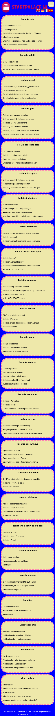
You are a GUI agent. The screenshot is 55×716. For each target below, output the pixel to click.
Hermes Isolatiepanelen (13, 372)
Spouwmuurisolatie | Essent (14, 458)
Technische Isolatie (11, 487)
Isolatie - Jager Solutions (13, 508)
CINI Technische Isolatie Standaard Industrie (21, 479)
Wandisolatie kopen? (12, 590)
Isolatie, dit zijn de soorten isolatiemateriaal (21, 233)
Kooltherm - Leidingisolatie (14, 631)
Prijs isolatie (8, 614)
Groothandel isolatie (11, 151)
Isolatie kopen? (9, 258)
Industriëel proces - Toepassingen (17, 209)
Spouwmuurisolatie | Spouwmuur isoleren (20, 462)
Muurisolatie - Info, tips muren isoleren (19, 660)
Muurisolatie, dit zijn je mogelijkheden (18, 586)
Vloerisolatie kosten (11, 37)
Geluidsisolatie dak (11, 62)
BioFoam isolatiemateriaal (14, 315)
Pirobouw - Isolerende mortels (15, 351)
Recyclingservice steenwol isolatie (17, 430)
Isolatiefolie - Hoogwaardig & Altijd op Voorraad (22, 33)
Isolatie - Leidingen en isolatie (15, 155)
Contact (34, 714)
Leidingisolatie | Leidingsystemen (17, 639)
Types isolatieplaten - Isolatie (15, 384)
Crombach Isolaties (11, 607)
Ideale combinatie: (10, 344)
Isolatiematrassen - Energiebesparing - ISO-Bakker (24, 290)
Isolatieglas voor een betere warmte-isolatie (21, 130)
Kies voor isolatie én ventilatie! (15, 561)
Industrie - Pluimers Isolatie (14, 483)
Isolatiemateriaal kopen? (13, 262)
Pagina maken (35, 711)
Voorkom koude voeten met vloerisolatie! (20, 700)
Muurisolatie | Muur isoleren (14, 664)
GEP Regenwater (10, 369)
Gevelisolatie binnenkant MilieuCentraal (19, 582)
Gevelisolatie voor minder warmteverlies (19, 98)
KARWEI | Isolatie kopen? (13, 270)
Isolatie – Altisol (9, 540)
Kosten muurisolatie (11, 656)
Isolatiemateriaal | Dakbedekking (16, 426)
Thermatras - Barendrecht (13, 294)
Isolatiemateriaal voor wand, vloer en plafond (21, 241)
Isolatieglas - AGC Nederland (15, 123)
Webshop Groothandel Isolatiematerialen (20, 163)
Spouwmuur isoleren (11, 450)
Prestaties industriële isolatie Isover (17, 212)
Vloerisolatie (8, 685)
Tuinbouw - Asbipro (11, 515)
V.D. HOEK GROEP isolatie (14, 298)
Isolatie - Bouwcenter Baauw (15, 348)
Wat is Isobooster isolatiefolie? (15, 45)
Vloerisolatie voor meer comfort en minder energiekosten (20, 691)
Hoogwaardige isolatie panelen (16, 376)
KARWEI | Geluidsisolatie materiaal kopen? (21, 69)
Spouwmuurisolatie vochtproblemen (18, 454)
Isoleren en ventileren (12, 557)
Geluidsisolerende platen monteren (17, 66)
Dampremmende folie (12, 26)
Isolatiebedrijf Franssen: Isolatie (16, 287)
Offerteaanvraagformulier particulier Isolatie (21, 409)
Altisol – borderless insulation (15, 504)
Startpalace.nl (21, 711)
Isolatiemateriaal (10, 237)
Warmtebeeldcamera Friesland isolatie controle (22, 41)
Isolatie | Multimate (10, 319)
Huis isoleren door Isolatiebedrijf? (17, 610)
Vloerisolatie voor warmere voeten (17, 696)
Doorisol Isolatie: (10, 532)
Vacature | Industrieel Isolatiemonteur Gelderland (23, 216)
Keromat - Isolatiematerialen (14, 159)
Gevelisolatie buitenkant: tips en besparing (20, 94)
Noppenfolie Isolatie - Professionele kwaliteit (21, 511)
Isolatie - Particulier (11, 401)
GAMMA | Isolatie (10, 29)
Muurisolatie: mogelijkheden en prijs (18, 668)
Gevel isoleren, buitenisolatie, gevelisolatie (21, 87)
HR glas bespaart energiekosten (16, 184)
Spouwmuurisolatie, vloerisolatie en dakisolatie (22, 433)
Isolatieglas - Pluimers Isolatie (15, 127)
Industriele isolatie (10, 205)
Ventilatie (7, 565)
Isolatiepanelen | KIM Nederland (16, 380)
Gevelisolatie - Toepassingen (15, 90)
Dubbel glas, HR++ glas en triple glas (18, 119)
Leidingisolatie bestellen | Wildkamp (18, 635)
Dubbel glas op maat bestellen (15, 115)
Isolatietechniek (9, 405)
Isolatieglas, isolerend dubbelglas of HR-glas (21, 134)
